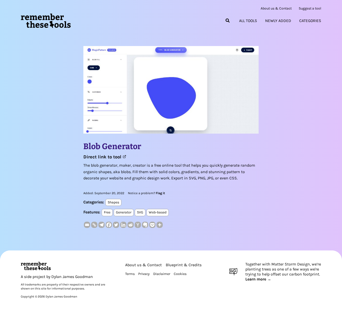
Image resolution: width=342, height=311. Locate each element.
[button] (228, 21)
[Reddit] (130, 225)
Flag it (160, 193)
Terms (130, 274)
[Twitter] (116, 225)
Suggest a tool (310, 9)
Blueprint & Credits (184, 264)
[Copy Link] (94, 225)
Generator (123, 212)
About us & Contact (276, 9)
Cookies (180, 274)
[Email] (87, 225)
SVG (140, 212)
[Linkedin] (123, 225)
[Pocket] (152, 225)
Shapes (113, 202)
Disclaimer (161, 274)
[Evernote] (145, 225)
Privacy (144, 274)
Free (107, 212)
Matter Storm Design (290, 264)
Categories (310, 21)
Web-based (157, 212)
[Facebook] (109, 225)
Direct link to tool (103, 157)
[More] (159, 225)
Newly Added (278, 21)
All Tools (248, 21)
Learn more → (258, 279)
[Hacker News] (138, 225)
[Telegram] (101, 225)
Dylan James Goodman (72, 276)
